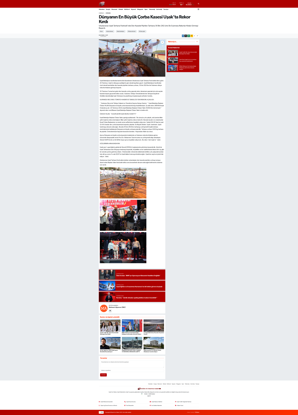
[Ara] (198, 4)
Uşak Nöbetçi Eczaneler (107, 401)
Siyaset (133, 9)
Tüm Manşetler (130, 405)
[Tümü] (197, 41)
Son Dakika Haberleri (156, 405)
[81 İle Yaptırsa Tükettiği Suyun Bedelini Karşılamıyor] (110, 343)
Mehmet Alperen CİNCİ (117, 307)
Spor (146, 9)
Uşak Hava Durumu (131, 401)
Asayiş (108, 9)
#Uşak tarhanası (109, 31)
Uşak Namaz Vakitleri (157, 401)
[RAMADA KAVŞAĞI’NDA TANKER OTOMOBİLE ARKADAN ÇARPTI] (132, 343)
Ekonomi (114, 9)
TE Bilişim (197, 412)
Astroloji (159, 9)
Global (121, 9)
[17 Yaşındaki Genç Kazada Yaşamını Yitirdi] (154, 325)
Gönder (103, 375)
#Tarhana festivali (131, 31)
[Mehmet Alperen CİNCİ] (104, 308)
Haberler (101, 13)
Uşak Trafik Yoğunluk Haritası (184, 401)
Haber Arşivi (180, 405)
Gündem (102, 9)
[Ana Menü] (198, 9)
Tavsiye (165, 9)
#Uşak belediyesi (120, 31)
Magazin (140, 9)
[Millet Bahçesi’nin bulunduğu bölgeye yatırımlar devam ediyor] (132, 325)
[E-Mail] (110, 311)
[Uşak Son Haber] (102, 3)
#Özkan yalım (142, 31)
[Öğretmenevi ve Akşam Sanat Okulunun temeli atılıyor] (154, 343)
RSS (102, 412)
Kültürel (127, 9)
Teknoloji (152, 9)
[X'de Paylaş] (185, 36)
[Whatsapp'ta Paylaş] (188, 36)
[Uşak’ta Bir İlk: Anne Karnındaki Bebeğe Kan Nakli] (110, 325)
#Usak (101, 31)
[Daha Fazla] (191, 36)
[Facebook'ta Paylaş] (183, 36)
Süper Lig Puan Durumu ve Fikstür (109, 405)
